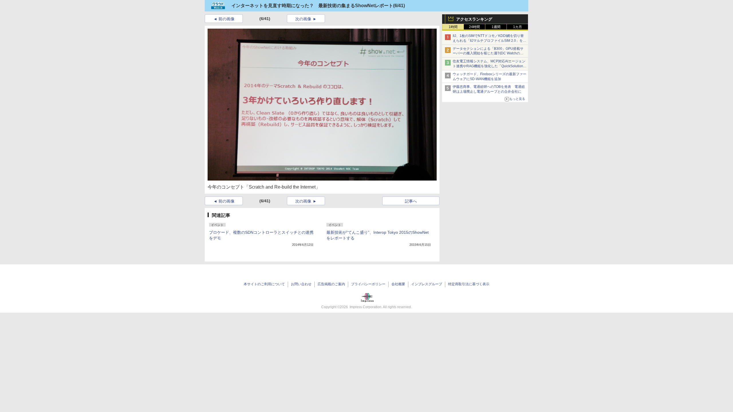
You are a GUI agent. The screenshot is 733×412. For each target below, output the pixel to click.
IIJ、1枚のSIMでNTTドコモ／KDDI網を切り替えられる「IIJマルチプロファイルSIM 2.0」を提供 (489, 40)
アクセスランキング (474, 19)
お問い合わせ (301, 284)
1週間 (496, 27)
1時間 (453, 27)
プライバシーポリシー (368, 284)
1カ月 (517, 27)
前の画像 (226, 19)
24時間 (474, 27)
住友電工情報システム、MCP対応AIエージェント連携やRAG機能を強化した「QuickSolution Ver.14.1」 (489, 66)
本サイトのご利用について (264, 284)
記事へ (411, 201)
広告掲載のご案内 (331, 284)
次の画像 (303, 19)
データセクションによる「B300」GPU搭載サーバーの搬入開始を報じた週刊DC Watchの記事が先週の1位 (488, 53)
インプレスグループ (426, 284)
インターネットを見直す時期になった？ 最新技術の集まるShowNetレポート (312, 5)
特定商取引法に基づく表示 (468, 284)
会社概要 (398, 284)
